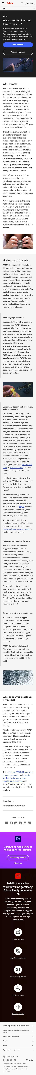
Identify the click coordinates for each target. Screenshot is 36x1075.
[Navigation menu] (3, 3)
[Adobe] (10, 3)
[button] (22, 3)
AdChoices (7, 1071)
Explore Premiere (18, 52)
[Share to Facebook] (6, 823)
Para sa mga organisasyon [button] (11, 1036)
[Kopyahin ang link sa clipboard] (29, 823)
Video (4, 8)
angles (21, 506)
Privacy (24, 1063)
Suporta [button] (5, 1041)
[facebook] (4, 1060)
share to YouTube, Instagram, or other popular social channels (16, 778)
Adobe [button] (5, 1045)
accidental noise (16, 467)
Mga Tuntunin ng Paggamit (9, 1066)
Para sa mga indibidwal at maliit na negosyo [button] (16, 1026)
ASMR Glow (20, 806)
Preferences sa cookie (23, 1066)
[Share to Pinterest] (20, 823)
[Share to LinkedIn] (15, 823)
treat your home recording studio (16, 529)
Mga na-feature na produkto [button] (11, 1050)
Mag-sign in (29, 3)
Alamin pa (18, 863)
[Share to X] (11, 823)
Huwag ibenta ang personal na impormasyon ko (15, 1069)
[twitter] (11, 1060)
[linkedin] (15, 1060)
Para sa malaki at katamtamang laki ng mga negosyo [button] (16, 1031)
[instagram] (8, 1060)
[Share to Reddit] (25, 823)
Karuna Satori (8, 806)
